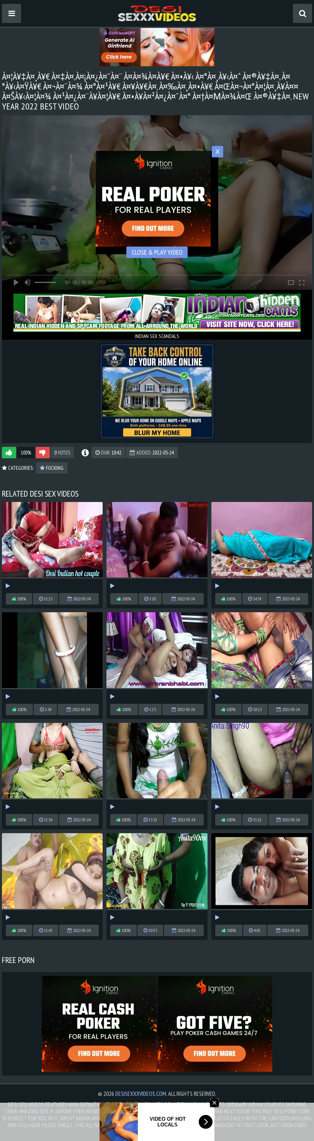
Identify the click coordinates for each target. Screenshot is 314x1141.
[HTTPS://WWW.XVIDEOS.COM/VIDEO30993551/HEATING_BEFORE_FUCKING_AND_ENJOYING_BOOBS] (52, 656)
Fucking (54, 467)
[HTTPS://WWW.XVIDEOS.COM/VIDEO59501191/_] (261, 545)
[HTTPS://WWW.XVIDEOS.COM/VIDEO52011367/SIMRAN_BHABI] (156, 656)
